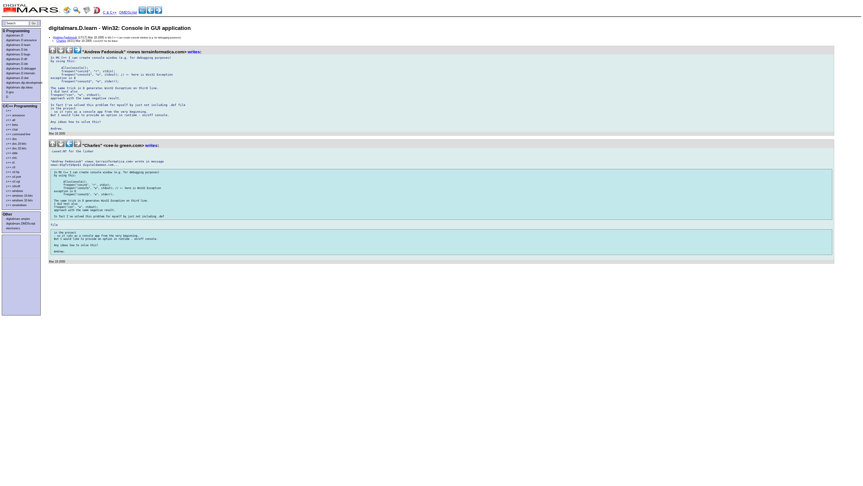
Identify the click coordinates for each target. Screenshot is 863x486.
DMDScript (128, 12)
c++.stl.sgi (13, 181)
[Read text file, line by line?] (150, 12)
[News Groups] (86, 12)
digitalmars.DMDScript (20, 223)
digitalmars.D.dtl (16, 59)
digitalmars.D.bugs (18, 54)
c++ (8, 110)
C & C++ (110, 12)
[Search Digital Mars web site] (76, 12)
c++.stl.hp (12, 172)
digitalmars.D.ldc (17, 49)
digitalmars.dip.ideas (19, 87)
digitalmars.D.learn (18, 45)
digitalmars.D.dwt (17, 78)
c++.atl (10, 120)
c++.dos (11, 139)
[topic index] (142, 12)
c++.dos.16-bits (16, 143)
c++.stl (10, 167)
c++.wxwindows (16, 205)
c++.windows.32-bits (19, 200)
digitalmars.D (14, 35)
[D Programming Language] (96, 12)
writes (194, 52)
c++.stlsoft (13, 186)
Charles (61, 41)
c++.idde (12, 153)
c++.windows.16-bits (19, 195)
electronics (13, 228)
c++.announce (15, 115)
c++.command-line (18, 134)
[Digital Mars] (67, 12)
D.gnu (10, 92)
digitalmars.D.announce (21, 40)
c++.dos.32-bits (16, 148)
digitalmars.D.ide (17, 63)
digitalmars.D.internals (20, 73)
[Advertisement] (16, 246)
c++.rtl (10, 162)
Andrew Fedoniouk (65, 37)
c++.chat (12, 129)
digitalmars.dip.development (22, 82)
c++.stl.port (13, 176)
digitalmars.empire (18, 218)
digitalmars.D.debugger (21, 68)
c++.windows (14, 191)
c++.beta (12, 124)
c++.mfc (11, 158)
